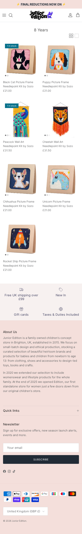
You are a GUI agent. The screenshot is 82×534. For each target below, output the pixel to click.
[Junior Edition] (41, 15)
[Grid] (71, 35)
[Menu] (4, 15)
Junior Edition (19, 520)
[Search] (12, 15)
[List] (76, 35)
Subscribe (40, 459)
